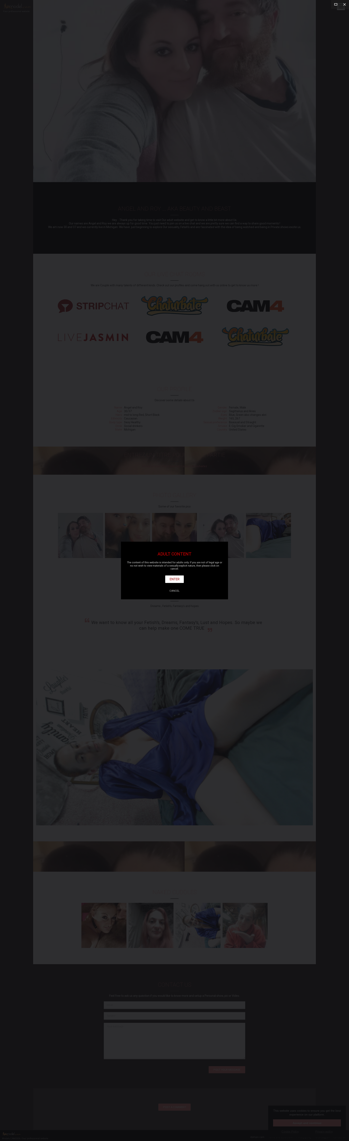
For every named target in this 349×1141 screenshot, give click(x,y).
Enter (175, 579)
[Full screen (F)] (335, 4)
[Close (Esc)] (344, 4)
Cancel (174, 590)
